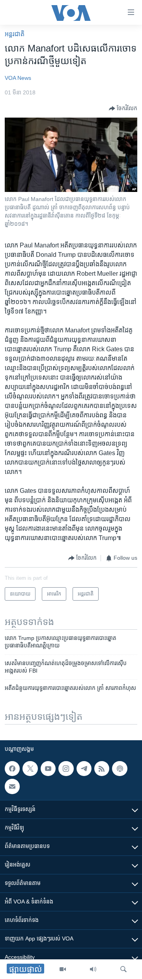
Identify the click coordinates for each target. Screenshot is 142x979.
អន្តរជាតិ (14, 34)
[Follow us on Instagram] (65, 768)
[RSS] (101, 768)
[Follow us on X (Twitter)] (29, 768)
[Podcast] (119, 768)
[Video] (63, 969)
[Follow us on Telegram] (84, 768)
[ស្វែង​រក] (123, 969)
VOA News (18, 78)
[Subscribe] (12, 786)
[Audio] (93, 969)
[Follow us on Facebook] (12, 768)
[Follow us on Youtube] (48, 768)
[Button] (123, 108)
